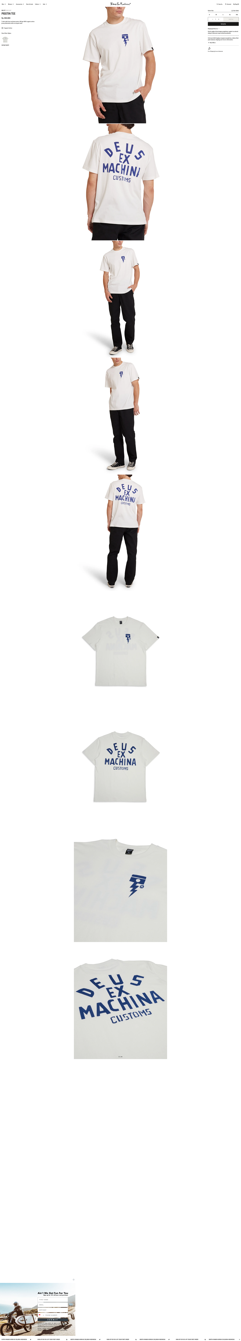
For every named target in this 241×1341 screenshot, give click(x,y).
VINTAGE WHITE (5, 45)
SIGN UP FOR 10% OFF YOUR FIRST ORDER (86, 1339)
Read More (213, 42)
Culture (37, 4)
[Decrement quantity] (212, 19)
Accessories (19, 4)
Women (10, 4)
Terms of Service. (63, 1330)
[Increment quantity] (218, 19)
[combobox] (41, 1315)
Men (3, 4)
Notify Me (223, 24)
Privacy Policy (55, 1330)
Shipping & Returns (213, 29)
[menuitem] (29, 4)
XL (230, 14)
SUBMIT (53, 1320)
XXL (237, 14)
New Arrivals (29, 4)
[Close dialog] (74, 1280)
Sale (44, 4)
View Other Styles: (6, 33)
